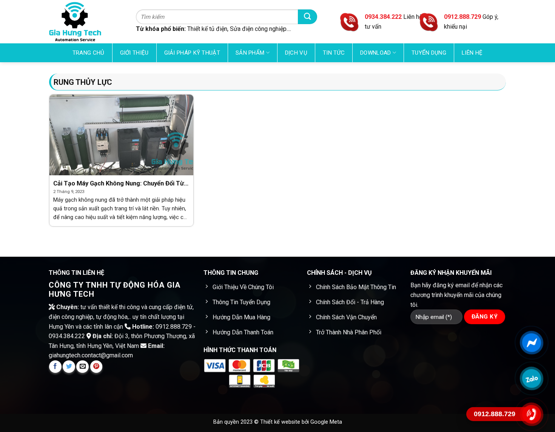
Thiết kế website (281, 422)
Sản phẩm (250, 52)
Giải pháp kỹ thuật (192, 52)
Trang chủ (88, 52)
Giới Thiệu (134, 52)
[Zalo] (531, 378)
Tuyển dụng (429, 52)
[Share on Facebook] (55, 366)
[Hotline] (531, 414)
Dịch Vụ (296, 52)
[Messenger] (531, 342)
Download (375, 52)
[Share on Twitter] (69, 366)
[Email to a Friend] (82, 366)
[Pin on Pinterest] (96, 366)
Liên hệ (472, 52)
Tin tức (334, 52)
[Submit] (307, 16)
